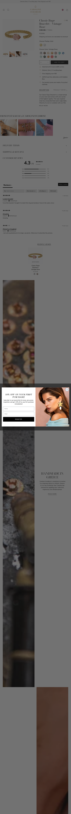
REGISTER (18, 419)
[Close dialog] (67, 389)
